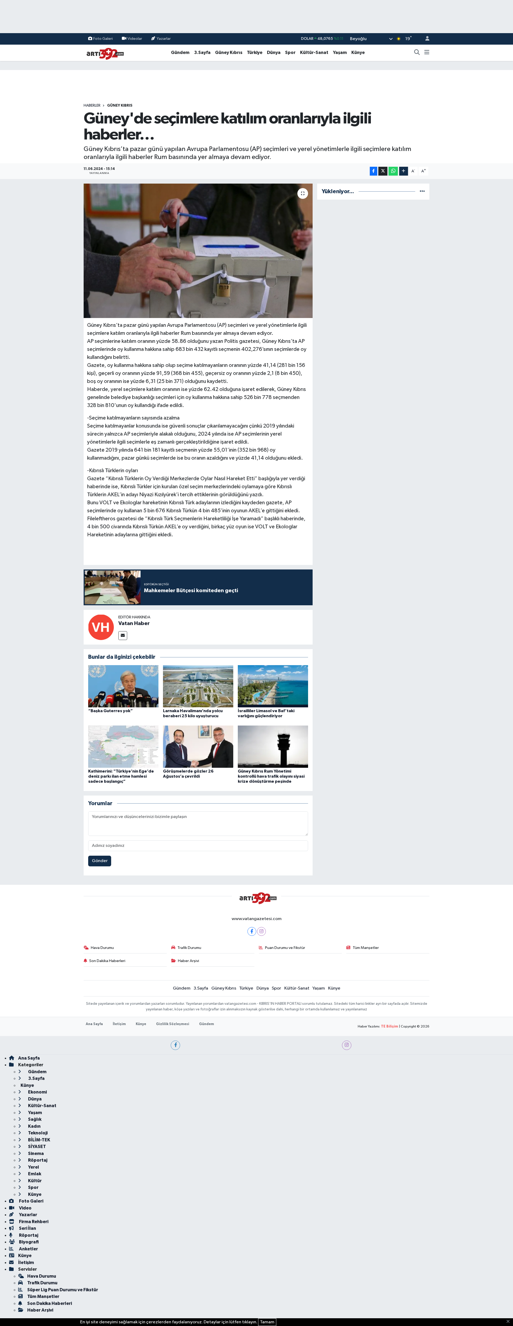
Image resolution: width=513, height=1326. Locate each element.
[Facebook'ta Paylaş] (373, 171)
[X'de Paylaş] (382, 171)
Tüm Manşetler (366, 948)
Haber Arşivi (188, 961)
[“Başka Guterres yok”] (123, 686)
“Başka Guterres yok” (110, 711)
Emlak (34, 1174)
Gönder (100, 861)
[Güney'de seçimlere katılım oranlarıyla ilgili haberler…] (198, 251)
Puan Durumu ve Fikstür (285, 948)
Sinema (35, 1153)
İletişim (119, 1024)
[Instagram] (261, 931)
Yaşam (340, 52)
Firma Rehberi (33, 1221)
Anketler (28, 1249)
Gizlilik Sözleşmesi (172, 1024)
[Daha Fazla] (403, 171)
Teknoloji (37, 1133)
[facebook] (175, 1045)
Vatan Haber (134, 623)
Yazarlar (164, 39)
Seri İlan (27, 1228)
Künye (358, 52)
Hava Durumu (102, 948)
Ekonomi (37, 1092)
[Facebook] (251, 931)
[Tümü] (422, 191)
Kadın (34, 1126)
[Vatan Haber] (101, 627)
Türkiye (254, 52)
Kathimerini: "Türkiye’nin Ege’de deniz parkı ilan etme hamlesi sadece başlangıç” (121, 776)
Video (25, 1208)
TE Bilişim (389, 1026)
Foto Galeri (103, 39)
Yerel (33, 1167)
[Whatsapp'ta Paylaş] (393, 171)
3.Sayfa (202, 52)
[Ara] (417, 52)
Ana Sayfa (94, 1024)
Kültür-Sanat (314, 52)
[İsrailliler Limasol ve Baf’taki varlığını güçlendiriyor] (273, 686)
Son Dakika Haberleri (107, 961)
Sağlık (34, 1119)
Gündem (180, 52)
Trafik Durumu (189, 948)
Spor (290, 52)
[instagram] (346, 1045)
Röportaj (37, 1160)
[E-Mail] (122, 635)
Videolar (134, 39)
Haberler (92, 105)
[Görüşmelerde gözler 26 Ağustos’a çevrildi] (198, 746)
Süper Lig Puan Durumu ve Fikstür (62, 1290)
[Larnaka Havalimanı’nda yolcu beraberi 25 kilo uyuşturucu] (198, 686)
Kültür (34, 1180)
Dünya (274, 52)
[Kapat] (509, 1321)
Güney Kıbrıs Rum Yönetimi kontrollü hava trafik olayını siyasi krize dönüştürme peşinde (271, 776)
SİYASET (36, 1146)
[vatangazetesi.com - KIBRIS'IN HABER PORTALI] (104, 52)
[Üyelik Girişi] (425, 39)
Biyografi (28, 1242)
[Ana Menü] (426, 52)
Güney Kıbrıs (228, 52)
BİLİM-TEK (38, 1140)
